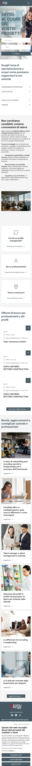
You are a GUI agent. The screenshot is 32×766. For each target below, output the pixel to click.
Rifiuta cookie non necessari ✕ (22, 724)
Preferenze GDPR (16, 755)
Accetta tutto (16, 764)
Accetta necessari (16, 759)
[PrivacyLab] (11, 750)
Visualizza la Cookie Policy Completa (12, 748)
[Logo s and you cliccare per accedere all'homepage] (4, 3)
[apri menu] (28, 3)
